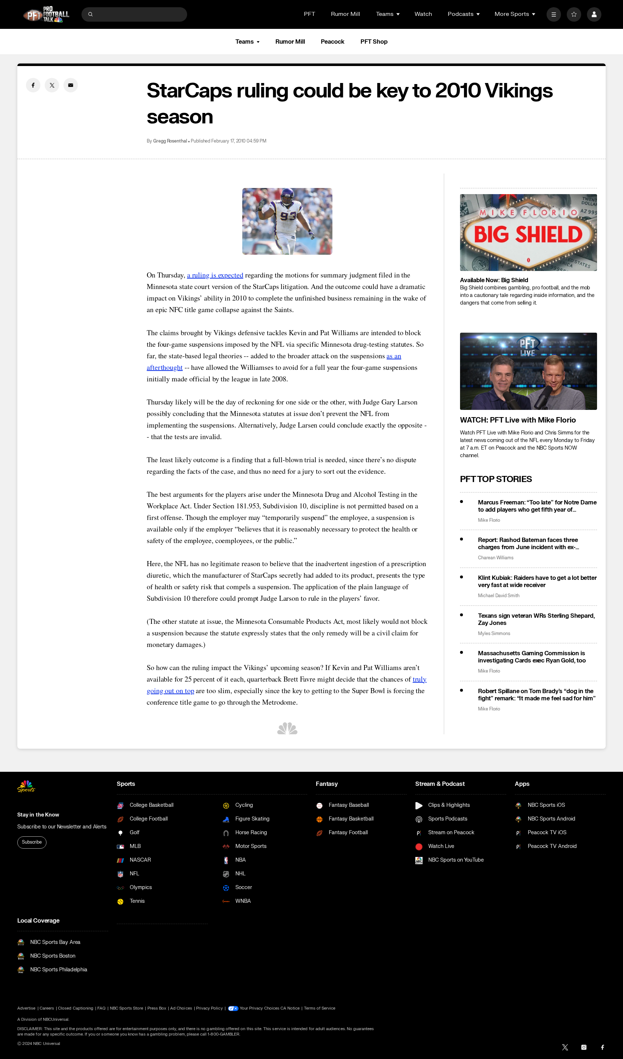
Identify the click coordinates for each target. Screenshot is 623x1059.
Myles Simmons (494, 633)
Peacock (333, 41)
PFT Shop (374, 41)
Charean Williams (495, 558)
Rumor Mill (345, 14)
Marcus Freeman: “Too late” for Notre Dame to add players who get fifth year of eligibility (537, 506)
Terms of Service (320, 1008)
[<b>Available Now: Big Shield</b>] (528, 232)
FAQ (101, 1008)
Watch (423, 14)
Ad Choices (181, 1008)
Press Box (157, 1008)
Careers (47, 1008)
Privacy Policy (209, 1008)
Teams (244, 41)
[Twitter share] (52, 85)
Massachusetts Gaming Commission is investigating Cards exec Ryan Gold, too (532, 657)
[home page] (46, 14)
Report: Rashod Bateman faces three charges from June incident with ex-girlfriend (528, 544)
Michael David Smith (499, 596)
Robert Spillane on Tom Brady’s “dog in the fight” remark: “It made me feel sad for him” (537, 695)
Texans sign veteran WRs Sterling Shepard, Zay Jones (536, 619)
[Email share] (70, 85)
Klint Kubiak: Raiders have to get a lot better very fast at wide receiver (537, 581)
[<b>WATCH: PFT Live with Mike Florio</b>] (528, 371)
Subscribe (32, 842)
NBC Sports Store (126, 1008)
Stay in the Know (38, 815)
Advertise (26, 1008)
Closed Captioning (75, 1008)
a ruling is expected (215, 275)
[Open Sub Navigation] (398, 14)
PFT (309, 14)
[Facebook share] (33, 85)
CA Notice (290, 1008)
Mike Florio (489, 520)
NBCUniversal (56, 1019)
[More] (554, 14)
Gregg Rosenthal (170, 141)
